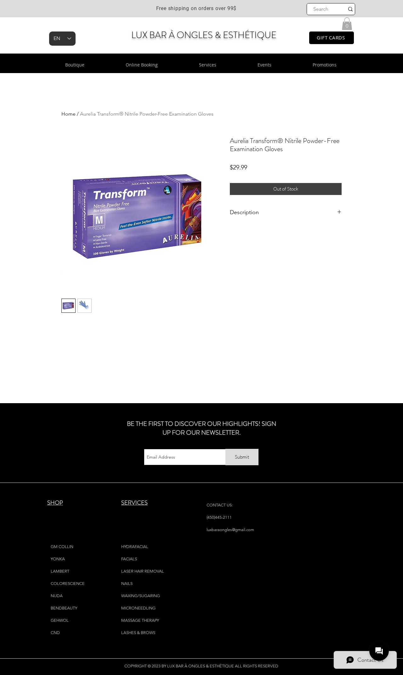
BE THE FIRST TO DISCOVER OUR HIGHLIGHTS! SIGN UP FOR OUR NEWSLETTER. (201, 428)
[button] (347, 23)
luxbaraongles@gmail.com (230, 529)
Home (68, 114)
